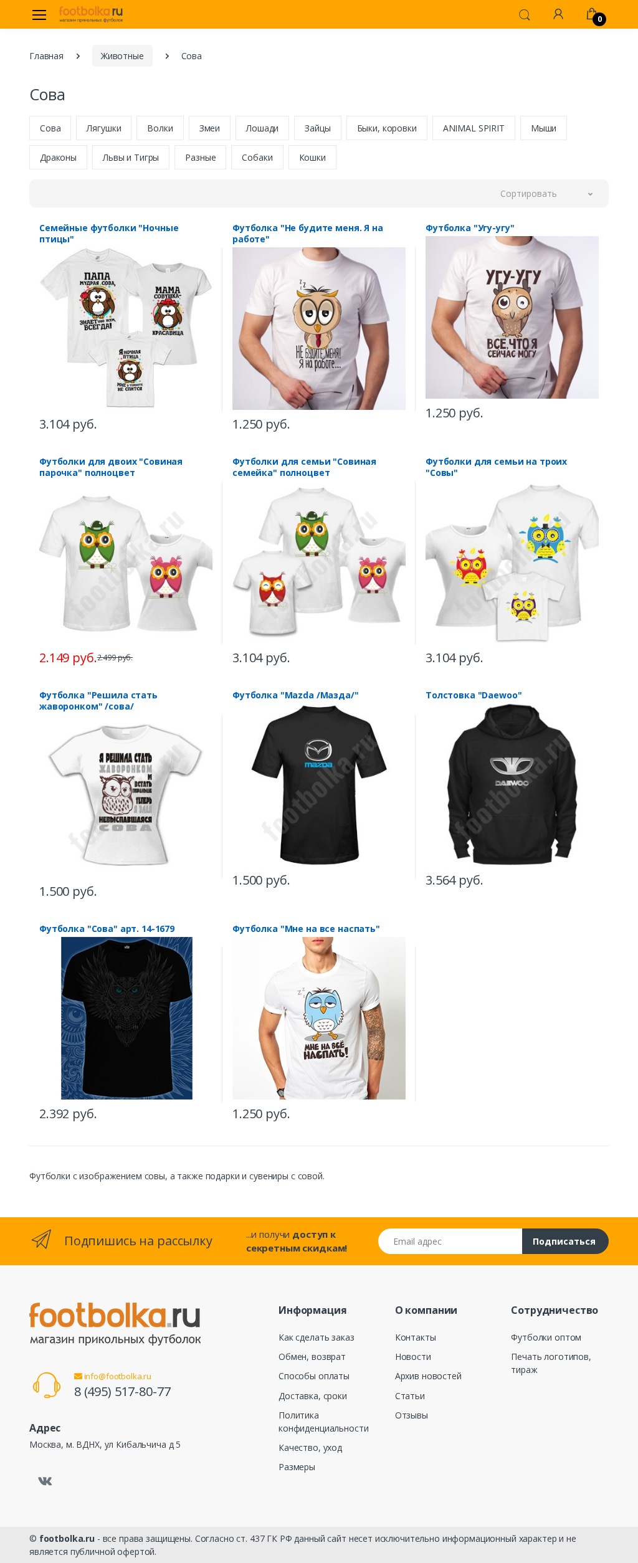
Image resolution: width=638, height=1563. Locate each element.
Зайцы (317, 128)
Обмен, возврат (312, 1356)
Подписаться (564, 1241)
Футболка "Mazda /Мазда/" (295, 695)
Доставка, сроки (313, 1396)
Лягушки (104, 128)
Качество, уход (310, 1447)
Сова (50, 128)
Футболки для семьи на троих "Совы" (496, 467)
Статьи (410, 1396)
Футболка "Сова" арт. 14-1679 (106, 928)
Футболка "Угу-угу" (470, 228)
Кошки (312, 157)
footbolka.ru (67, 1538)
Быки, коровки (387, 128)
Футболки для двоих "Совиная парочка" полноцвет (111, 467)
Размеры (297, 1467)
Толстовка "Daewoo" (473, 695)
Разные (200, 157)
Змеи (209, 128)
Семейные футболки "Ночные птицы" (108, 233)
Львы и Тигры (131, 157)
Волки (160, 128)
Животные (122, 56)
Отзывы (411, 1415)
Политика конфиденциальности (323, 1421)
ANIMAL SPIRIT (474, 128)
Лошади (262, 128)
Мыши (543, 128)
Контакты (415, 1337)
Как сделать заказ (317, 1337)
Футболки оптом (546, 1337)
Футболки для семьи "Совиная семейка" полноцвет (304, 467)
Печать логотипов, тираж (551, 1363)
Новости (413, 1356)
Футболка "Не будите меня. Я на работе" (307, 233)
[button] (524, 13)
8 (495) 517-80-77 (122, 1391)
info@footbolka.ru (116, 1376)
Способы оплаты (314, 1376)
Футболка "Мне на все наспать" (306, 928)
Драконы (58, 157)
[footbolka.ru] (91, 14)
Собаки (257, 157)
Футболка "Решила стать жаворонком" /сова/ (98, 701)
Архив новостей (428, 1376)
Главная (46, 56)
